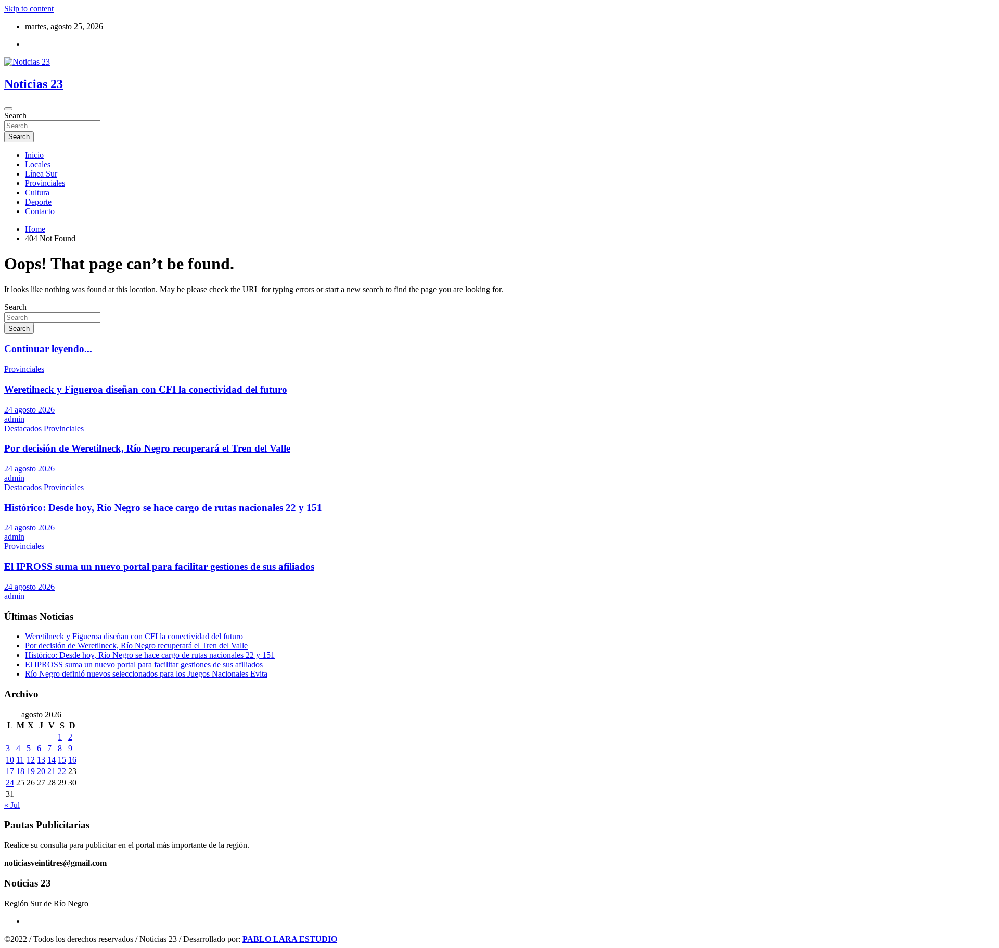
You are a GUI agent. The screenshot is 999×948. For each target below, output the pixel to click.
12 (31, 759)
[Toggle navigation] (8, 108)
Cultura (37, 192)
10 (10, 759)
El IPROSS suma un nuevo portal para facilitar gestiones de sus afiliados (159, 566)
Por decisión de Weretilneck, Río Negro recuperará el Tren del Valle (147, 448)
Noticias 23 (33, 84)
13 (41, 759)
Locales (37, 164)
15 (62, 759)
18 (20, 771)
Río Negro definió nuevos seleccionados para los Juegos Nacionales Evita (146, 673)
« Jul (12, 805)
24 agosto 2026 (29, 409)
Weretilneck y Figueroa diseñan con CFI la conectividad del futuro (145, 389)
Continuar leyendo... (48, 348)
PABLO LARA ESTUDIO (289, 938)
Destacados (23, 428)
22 (62, 771)
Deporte (38, 201)
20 (41, 771)
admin (14, 419)
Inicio (34, 155)
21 (51, 771)
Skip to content (29, 8)
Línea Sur (41, 173)
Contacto (40, 211)
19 (31, 771)
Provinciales (45, 183)
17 (10, 771)
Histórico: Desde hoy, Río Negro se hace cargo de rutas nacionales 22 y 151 (163, 507)
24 (10, 782)
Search (15, 115)
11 (20, 759)
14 (51, 759)
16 (72, 759)
